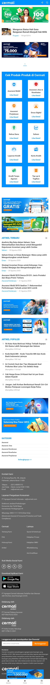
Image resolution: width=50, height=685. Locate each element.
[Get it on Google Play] (25, 579)
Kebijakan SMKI (32, 542)
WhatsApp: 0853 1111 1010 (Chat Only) (16, 513)
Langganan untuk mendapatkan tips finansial (20, 639)
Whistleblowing (32, 548)
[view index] (46, 238)
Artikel (4, 548)
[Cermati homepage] (10, 668)
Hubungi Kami (7, 542)
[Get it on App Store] (25, 586)
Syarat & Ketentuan (34, 532)
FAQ (3, 537)
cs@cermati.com (17, 489)
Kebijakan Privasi (33, 537)
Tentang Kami (7, 532)
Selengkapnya (24, 459)
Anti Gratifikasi (32, 553)
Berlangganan (40, 644)
